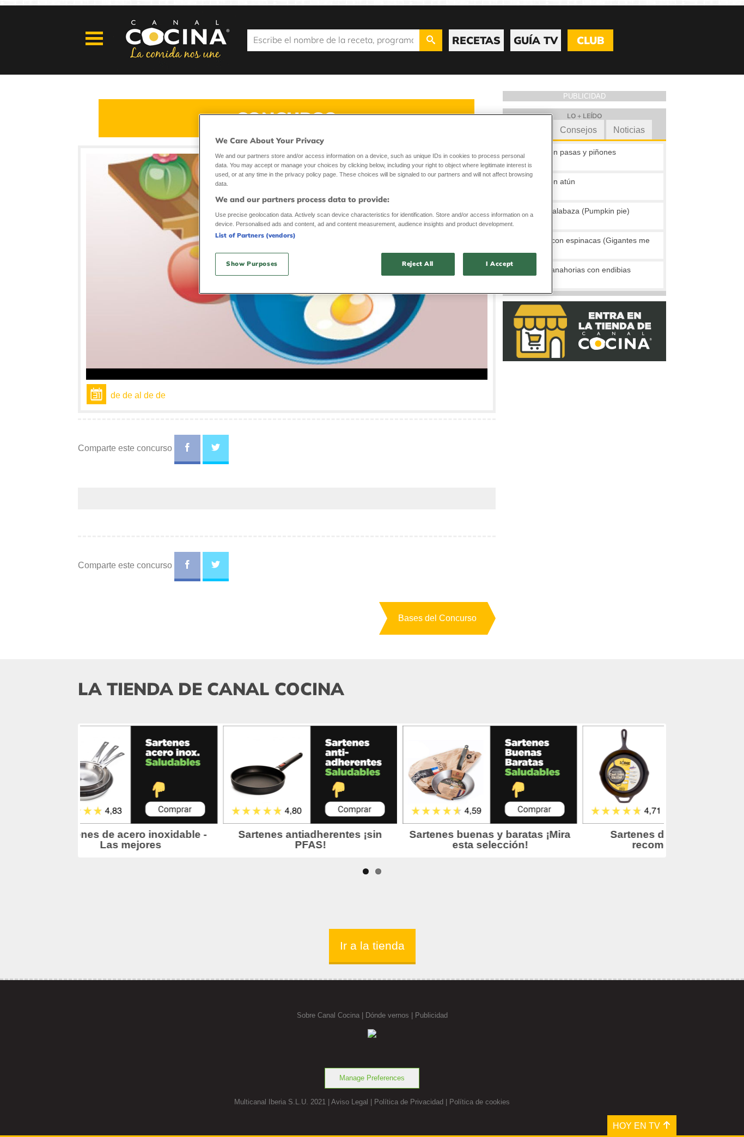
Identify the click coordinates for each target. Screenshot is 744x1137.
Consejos (578, 130)
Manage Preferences (372, 1078)
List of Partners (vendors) (255, 235)
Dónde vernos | (390, 1015)
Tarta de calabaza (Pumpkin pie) (574, 210)
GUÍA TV (536, 40)
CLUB (590, 40)
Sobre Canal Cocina (328, 1015)
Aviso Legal (349, 1102)
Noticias (629, 130)
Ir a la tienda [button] (372, 945)
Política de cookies (479, 1102)
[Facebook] (187, 449)
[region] (376, 204)
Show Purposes (251, 263)
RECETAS (476, 40)
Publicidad (431, 1015)
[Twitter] (216, 449)
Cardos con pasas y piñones (567, 152)
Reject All (418, 263)
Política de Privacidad (408, 1102)
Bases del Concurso (437, 618)
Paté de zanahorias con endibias (574, 269)
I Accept (500, 263)
